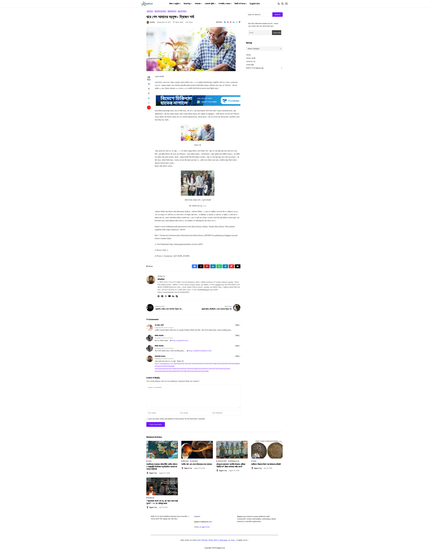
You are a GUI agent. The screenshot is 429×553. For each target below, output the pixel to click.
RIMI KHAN (159, 335)
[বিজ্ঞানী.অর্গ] (147, 3)
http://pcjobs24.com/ (180, 340)
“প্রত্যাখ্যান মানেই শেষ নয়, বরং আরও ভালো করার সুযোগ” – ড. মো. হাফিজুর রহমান (162, 502)
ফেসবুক (233, 540)
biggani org (153, 473)
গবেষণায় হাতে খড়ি (250, 61)
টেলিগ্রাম (210, 540)
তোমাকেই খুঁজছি (250, 65)
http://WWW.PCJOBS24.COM (200, 351)
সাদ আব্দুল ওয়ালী (159, 325)
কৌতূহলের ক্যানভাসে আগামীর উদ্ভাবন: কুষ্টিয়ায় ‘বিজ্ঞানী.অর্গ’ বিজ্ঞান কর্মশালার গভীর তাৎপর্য (230, 465)
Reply (237, 325)
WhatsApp (223, 540)
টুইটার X (216, 540)
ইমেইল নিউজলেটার (202, 540)
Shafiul (152, 22)
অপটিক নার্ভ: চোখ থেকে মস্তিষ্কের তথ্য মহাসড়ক (196, 464)
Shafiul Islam (160, 356)
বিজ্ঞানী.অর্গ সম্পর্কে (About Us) (254, 68)
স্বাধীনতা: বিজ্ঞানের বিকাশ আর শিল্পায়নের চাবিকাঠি (266, 464)
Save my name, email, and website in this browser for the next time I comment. (176, 419)
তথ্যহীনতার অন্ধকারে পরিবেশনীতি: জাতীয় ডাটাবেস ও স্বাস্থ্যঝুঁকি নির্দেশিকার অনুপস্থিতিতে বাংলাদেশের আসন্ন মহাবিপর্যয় (161, 466)
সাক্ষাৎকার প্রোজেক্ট (250, 58)
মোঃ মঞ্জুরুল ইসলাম (204, 527)
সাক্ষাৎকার (248, 55)
